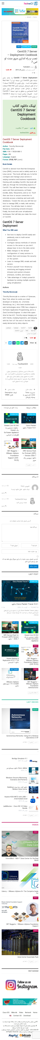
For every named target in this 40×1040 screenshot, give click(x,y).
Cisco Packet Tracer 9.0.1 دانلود (25, 604)
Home (35, 1012)
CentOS (30, 328)
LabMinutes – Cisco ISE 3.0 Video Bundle (15, 807)
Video (16, 440)
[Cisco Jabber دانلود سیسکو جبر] (33, 770)
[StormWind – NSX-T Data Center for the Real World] (20, 844)
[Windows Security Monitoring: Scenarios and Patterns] (33, 780)
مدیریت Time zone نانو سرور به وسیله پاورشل (29, 395)
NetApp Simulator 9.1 (19, 758)
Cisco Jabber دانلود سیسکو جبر (17, 768)
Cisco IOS (6, 1012)
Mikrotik (14, 1012)
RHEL (27, 331)
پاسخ (3, 493)
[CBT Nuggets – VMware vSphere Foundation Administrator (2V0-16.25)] (29, 674)
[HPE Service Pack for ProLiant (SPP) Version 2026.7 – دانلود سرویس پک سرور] (28, 443)
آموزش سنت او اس (31, 333)
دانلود (32, 128)
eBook (34, 47)
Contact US (17, 1015)
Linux (19, 47)
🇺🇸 (10, 1015)
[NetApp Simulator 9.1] (33, 761)
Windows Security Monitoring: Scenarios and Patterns (16, 779)
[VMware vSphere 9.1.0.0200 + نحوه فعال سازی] (10, 674)
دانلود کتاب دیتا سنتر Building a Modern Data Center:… (17, 788)
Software (14, 669)
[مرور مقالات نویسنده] (20, 356)
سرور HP (33, 440)
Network (28, 1012)
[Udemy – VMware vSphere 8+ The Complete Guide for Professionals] (20, 876)
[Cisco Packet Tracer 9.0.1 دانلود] (28, 418)
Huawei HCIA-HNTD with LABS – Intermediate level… (16, 798)
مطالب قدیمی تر (33, 693)
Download (26, 47)
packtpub (8, 328)
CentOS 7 (23, 328)
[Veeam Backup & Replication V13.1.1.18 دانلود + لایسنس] (10, 651)
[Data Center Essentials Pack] (20, 942)
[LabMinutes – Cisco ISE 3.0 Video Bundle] (33, 808)
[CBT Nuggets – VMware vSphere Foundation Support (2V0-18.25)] (11, 443)
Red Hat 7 (33, 331)
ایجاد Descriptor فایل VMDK (11, 393)
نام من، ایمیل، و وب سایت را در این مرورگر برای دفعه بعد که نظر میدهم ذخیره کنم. (20, 560)
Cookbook (16, 328)
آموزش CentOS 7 (19, 331)
